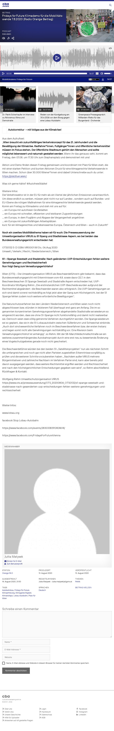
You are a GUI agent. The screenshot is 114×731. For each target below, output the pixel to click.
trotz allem (6, 34)
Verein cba (9, 712)
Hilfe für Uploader (11, 718)
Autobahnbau (8, 590)
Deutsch (42, 590)
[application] (57, 73)
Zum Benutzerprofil (14, 564)
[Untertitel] (97, 73)
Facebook (82, 709)
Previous (1, 104)
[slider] (50, 73)
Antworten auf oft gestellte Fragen (18, 721)
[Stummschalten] (101, 73)
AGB (43, 718)
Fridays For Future (22, 590)
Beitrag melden (83, 587)
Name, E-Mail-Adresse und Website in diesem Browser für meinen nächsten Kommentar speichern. (47, 663)
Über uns (8, 709)
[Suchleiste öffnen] (110, 5)
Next (112, 104)
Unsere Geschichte (12, 715)
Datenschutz (46, 715)
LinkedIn (82, 715)
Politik (77, 582)
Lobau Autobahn (21, 596)
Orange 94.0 (7, 573)
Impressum (46, 712)
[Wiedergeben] (3, 73)
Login (43, 709)
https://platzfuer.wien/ (14, 176)
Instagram (82, 712)
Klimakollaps (7, 596)
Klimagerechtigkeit (23, 593)
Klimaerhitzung (8, 593)
